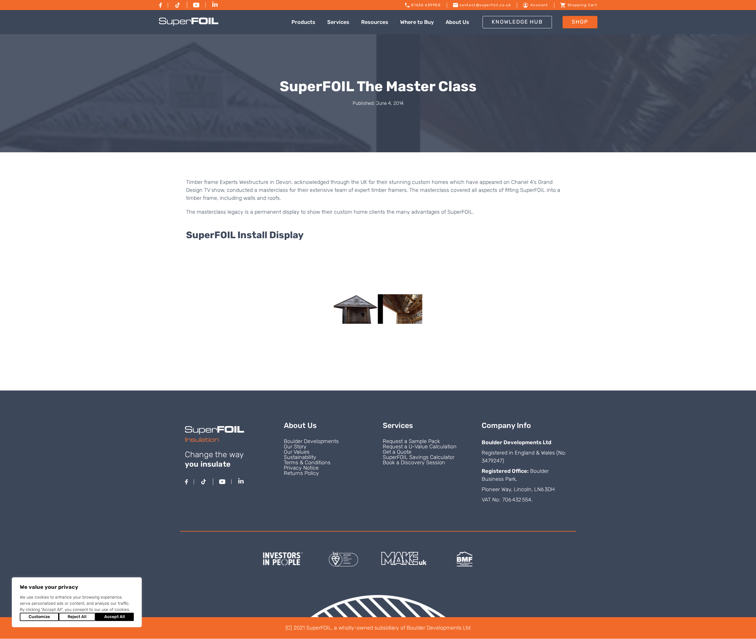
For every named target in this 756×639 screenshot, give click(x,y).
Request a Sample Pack (411, 441)
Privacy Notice (301, 468)
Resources (374, 22)
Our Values (296, 452)
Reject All (77, 616)
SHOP (580, 22)
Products (303, 22)
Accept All (114, 616)
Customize (39, 616)
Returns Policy (301, 473)
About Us (457, 22)
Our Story (295, 446)
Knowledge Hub (517, 22)
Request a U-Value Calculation (420, 446)
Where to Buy (417, 22)
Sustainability (300, 457)
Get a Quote (397, 452)
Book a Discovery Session (414, 462)
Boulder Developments (311, 441)
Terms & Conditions (307, 462)
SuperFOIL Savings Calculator (418, 457)
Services (338, 22)
